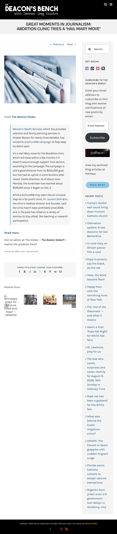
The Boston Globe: (24, 117)
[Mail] (103, 68)
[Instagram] (97, 68)
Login (69, 524)
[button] (6, 306)
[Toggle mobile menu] (111, 4)
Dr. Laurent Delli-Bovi (55, 199)
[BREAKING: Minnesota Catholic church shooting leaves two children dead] (30, 300)
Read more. (12, 232)
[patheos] (97, 150)
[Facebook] (86, 68)
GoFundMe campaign (38, 142)
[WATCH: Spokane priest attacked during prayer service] (50, 300)
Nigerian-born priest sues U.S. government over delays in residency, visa (97, 498)
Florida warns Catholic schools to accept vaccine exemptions (96, 474)
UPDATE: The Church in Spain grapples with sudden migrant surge (97, 449)
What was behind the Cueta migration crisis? (94, 425)
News (23, 251)
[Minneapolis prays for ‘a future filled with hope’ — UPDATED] (11, 306)
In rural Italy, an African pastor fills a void (97, 248)
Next (70, 44)
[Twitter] (92, 68)
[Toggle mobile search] (105, 4)
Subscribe (97, 138)
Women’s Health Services (27, 129)
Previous (58, 44)
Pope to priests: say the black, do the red (97, 264)
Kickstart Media (90, 524)
